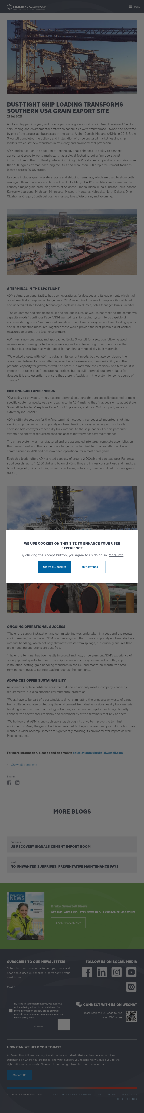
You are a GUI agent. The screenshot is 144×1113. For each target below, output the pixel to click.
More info (116, 555)
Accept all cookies (54, 567)
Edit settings (90, 567)
